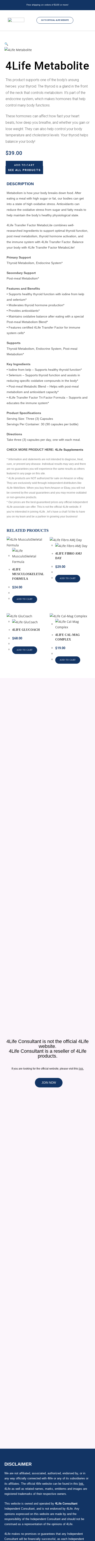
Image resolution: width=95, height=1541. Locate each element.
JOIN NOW (49, 1082)
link (81, 1068)
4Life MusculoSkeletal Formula (28, 574)
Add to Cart (24, 165)
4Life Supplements (69, 449)
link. (81, 1483)
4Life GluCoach (26, 629)
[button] (87, 20)
